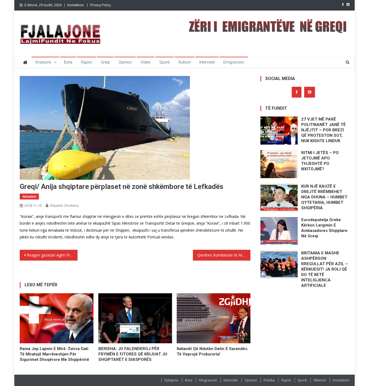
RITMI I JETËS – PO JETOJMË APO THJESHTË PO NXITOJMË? (320, 160)
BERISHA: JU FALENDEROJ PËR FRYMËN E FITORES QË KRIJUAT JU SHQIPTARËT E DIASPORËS (132, 354)
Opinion (125, 62)
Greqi (105, 62)
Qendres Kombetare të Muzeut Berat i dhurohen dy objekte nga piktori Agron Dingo (224, 255)
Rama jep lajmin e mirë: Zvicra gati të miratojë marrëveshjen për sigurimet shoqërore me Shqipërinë (54, 354)
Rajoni (86, 62)
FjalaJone (171, 380)
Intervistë (206, 62)
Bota (68, 62)
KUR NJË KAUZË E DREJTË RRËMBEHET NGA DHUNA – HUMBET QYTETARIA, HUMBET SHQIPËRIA (324, 197)
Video (145, 62)
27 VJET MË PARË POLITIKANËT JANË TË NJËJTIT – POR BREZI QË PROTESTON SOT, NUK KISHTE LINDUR (323, 130)
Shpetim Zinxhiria (64, 205)
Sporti (164, 62)
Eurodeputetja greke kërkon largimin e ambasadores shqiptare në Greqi (324, 227)
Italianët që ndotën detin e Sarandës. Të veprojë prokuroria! (212, 351)
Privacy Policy (100, 5)
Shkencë (320, 380)
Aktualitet (29, 196)
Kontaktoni (75, 5)
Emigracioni (233, 62)
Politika (269, 380)
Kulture (184, 62)
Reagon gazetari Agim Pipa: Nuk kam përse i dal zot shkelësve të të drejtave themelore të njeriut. (52, 255)
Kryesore (43, 62)
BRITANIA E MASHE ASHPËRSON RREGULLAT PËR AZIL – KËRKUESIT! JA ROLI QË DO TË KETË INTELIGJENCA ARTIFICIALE (324, 269)
